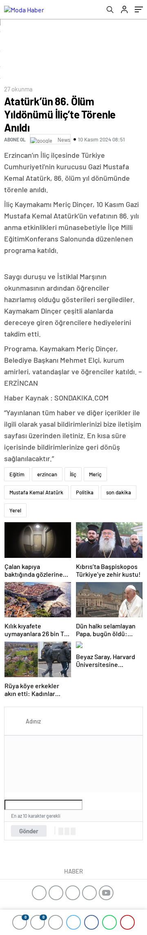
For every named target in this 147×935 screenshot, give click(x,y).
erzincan (47, 474)
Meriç (95, 474)
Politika (85, 492)
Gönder (28, 831)
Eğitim (16, 474)
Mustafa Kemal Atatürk (36, 492)
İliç (73, 474)
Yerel (15, 510)
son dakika (118, 492)
